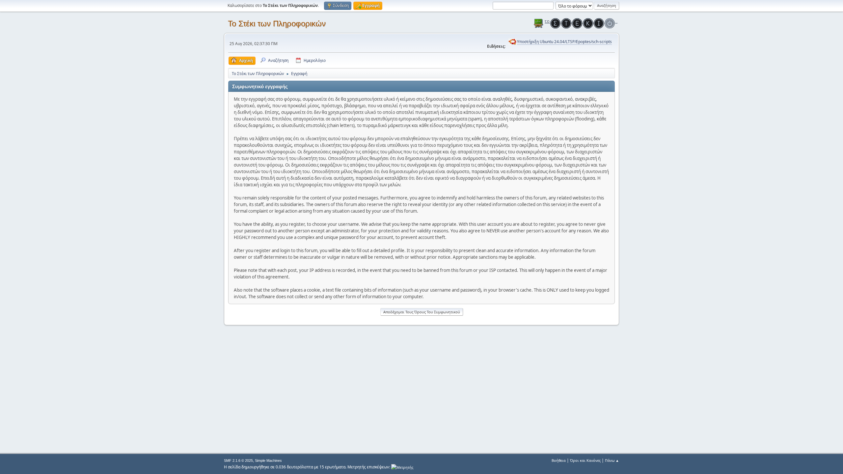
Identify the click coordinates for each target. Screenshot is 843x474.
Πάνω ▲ (612, 460)
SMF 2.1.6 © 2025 (238, 460)
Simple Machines (268, 460)
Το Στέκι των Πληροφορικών (277, 23)
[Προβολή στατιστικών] (402, 466)
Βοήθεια (559, 460)
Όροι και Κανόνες (585, 460)
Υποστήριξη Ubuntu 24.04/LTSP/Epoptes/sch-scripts (564, 41)
